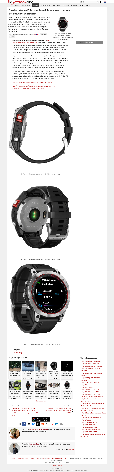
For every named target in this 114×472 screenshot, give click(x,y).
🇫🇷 (37, 34)
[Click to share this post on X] (38, 424)
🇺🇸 (35, 34)
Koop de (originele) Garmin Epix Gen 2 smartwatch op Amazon (32, 82)
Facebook (71, 449)
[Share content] (20, 424)
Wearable (12, 37)
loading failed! (80, 42)
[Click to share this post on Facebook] (24, 424)
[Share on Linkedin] (56, 424)
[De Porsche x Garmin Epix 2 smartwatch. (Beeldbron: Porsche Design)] (41, 132)
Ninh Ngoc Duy (33, 444)
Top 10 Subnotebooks (89, 385)
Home (17, 5)
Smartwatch (43, 34)
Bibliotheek (56, 5)
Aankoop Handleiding (70, 5)
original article (33, 429)
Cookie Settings (57, 466)
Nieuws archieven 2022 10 (61, 458)
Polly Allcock (43, 429)
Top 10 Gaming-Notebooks (90, 364)
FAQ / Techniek (45, 5)
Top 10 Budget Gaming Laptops (91, 366)
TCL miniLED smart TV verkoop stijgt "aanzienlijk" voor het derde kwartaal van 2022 (58, 410)
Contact (88, 5)
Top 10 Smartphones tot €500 (90, 432)
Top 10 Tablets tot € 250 (89, 422)
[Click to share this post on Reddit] (42, 424)
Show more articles (40, 401)
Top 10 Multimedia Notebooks (91, 361)
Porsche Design (17, 353)
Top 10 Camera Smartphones (91, 429)
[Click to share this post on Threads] (28, 424)
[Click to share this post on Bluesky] (33, 424)
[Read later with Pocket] (47, 424)
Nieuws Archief (50, 458)
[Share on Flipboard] (52, 424)
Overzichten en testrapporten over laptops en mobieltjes (25, 458)
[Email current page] (61, 424)
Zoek (81, 5)
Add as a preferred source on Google (42, 419)
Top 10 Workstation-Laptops (90, 382)
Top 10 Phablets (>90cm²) (90, 427)
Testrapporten (25, 5)
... (38, 34)
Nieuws (35, 5)
